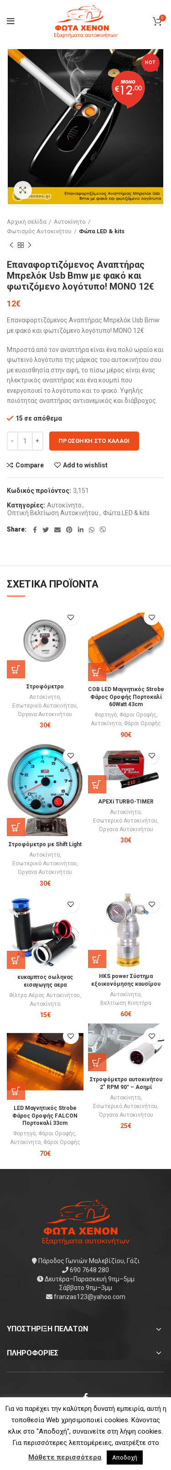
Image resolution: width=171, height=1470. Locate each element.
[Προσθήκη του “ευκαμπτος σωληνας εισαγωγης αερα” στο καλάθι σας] (16, 960)
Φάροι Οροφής (137, 715)
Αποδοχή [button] (124, 1457)
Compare (30, 465)
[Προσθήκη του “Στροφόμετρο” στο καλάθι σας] (16, 669)
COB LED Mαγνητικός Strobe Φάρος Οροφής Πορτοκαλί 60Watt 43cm (126, 697)
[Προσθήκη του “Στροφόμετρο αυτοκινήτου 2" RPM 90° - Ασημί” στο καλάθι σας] (97, 1062)
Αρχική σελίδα (27, 221)
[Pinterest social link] (69, 530)
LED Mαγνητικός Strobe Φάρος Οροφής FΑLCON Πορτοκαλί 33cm (45, 1116)
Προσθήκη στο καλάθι (94, 440)
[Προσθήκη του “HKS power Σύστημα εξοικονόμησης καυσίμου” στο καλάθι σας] (97, 959)
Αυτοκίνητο (70, 221)
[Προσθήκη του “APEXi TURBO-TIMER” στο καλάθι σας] (97, 784)
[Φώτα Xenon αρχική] (85, 1221)
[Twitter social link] (46, 530)
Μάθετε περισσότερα (64, 1457)
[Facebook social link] (35, 530)
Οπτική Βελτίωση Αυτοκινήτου (52, 513)
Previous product (11, 245)
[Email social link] (57, 530)
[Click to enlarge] (23, 190)
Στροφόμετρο (45, 686)
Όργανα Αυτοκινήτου (45, 714)
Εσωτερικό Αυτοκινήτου (44, 705)
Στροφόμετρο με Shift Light (45, 844)
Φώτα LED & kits (101, 231)
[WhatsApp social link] (91, 530)
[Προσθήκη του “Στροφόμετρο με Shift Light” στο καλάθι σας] (16, 827)
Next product (29, 245)
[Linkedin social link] (80, 530)
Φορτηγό (105, 715)
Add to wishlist (85, 465)
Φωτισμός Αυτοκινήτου (39, 231)
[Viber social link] (103, 530)
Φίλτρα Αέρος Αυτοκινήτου (44, 995)
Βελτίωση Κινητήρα (125, 1003)
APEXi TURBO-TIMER (126, 801)
